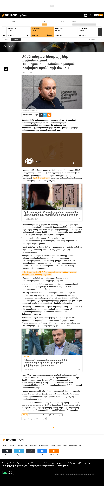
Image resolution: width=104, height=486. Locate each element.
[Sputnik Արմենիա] (10, 17)
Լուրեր (10, 30)
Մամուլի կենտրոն (75, 446)
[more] (79, 219)
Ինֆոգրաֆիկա (44, 446)
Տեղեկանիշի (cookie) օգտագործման (41, 466)
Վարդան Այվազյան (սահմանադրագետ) (34, 419)
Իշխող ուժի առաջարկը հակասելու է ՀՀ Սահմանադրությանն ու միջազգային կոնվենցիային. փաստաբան (45, 363)
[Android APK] (8, 473)
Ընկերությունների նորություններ (79, 463)
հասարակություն (43, 415)
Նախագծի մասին (8, 463)
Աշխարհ (20, 446)
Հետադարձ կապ (63, 466)
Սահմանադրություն (56, 415)
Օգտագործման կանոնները (26, 463)
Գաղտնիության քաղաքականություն (14, 466)
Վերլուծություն (31, 446)
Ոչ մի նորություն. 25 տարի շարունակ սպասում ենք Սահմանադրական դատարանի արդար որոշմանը (51, 213)
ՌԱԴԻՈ (26, 357)
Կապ (39, 463)
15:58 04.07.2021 (27, 72)
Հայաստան (32, 415)
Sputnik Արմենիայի (41, 178)
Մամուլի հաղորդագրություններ (54, 463)
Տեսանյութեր (56, 446)
